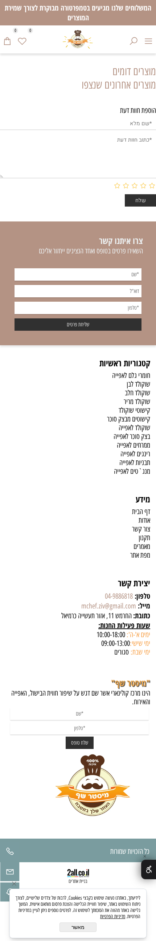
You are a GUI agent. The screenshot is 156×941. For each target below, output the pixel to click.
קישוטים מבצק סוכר (128, 419)
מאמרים (142, 546)
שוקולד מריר (137, 401)
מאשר (78, 927)
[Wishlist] (22, 39)
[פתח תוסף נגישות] (148, 869)
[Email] (9, 873)
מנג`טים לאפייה (132, 471)
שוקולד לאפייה (134, 427)
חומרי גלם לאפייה (131, 375)
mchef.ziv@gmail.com (108, 606)
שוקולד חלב (137, 392)
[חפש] (133, 39)
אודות (144, 520)
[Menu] (148, 39)
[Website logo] (78, 39)
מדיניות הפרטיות (112, 916)
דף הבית (141, 511)
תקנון (144, 537)
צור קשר (141, 529)
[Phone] (9, 853)
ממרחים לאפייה (133, 445)
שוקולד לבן (138, 384)
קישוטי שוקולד (134, 410)
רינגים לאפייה (135, 453)
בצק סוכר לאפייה (132, 436)
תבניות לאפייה (134, 462)
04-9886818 (119, 596)
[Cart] (7, 39)
